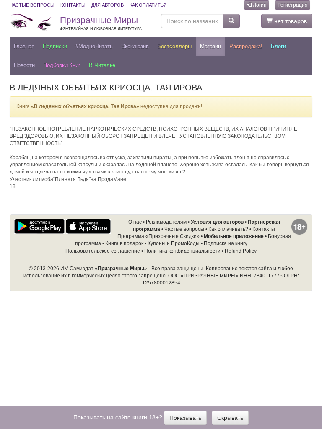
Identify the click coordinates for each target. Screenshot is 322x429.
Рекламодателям (166, 222)
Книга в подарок (124, 243)
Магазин (210, 46)
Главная (24, 46)
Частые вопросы (32, 5)
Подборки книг (61, 65)
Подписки (55, 46)
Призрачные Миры (101, 23)
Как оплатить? (148, 5)
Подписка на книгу (225, 243)
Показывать (185, 417)
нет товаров (290, 21)
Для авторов (107, 5)
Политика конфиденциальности (182, 251)
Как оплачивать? (228, 229)
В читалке (102, 65)
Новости (24, 65)
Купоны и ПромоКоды (174, 243)
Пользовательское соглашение (102, 251)
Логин (259, 5)
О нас (135, 222)
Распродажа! (245, 46)
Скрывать (230, 417)
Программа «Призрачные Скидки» (158, 236)
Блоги (278, 46)
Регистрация (293, 5)
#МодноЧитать (94, 46)
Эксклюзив (135, 46)
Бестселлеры (174, 46)
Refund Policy (241, 251)
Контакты (73, 5)
